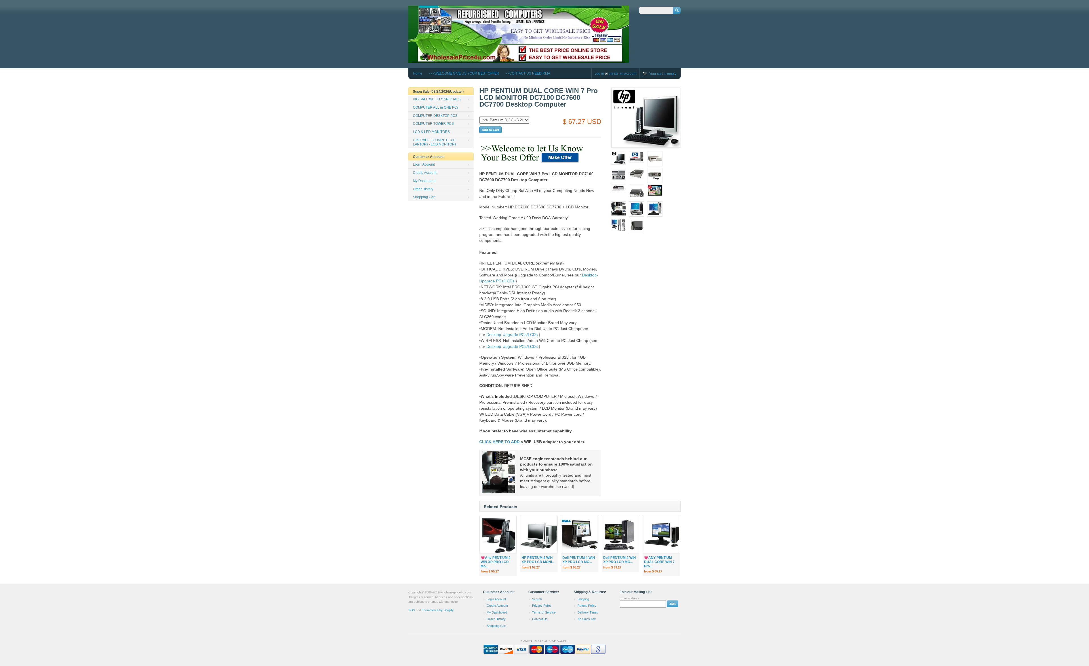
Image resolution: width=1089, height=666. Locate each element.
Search (537, 599)
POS (411, 610)
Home (417, 73)
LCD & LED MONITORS (431, 132)
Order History (423, 189)
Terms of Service (544, 612)
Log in (599, 73)
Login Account (424, 164)
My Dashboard (424, 181)
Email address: (630, 598)
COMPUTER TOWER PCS (433, 124)
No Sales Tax (586, 619)
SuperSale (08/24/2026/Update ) (438, 92)
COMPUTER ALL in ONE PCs (436, 107)
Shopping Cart (424, 197)
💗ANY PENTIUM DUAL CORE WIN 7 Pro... (659, 562)
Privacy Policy (542, 605)
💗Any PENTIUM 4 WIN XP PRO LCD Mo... (495, 562)
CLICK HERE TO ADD (499, 441)
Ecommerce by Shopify (438, 610)
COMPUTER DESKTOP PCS (435, 116)
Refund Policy (586, 605)
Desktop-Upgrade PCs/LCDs (512, 334)
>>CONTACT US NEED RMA (527, 73)
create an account (622, 73)
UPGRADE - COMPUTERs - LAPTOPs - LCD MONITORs (434, 142)
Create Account (424, 173)
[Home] (518, 60)
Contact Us (540, 619)
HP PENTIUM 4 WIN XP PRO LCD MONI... (538, 560)
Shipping (583, 599)
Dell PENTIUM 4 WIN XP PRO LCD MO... (578, 560)
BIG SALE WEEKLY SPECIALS (437, 99)
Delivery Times (587, 612)
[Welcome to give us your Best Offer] (532, 163)
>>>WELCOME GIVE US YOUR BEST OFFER (464, 73)
